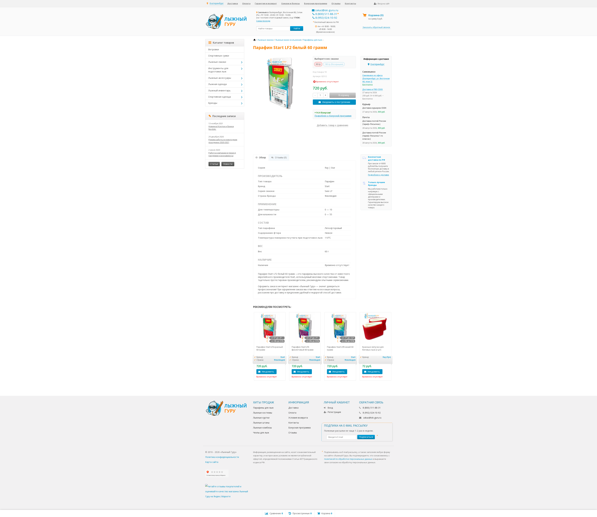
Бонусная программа (315, 3)
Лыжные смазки (217, 61)
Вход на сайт (383, 3)
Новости (227, 163)
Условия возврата (298, 417)
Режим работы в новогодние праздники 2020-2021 (222, 141)
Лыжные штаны (261, 422)
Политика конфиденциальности (222, 457)
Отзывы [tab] (281, 157)
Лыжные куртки (261, 417)
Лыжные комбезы (262, 427)
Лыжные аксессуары (219, 77)
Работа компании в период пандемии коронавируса (222, 154)
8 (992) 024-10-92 (326, 17)
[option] (269, 346)
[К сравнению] (282, 372)
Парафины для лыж (263, 407)
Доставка (232, 3)
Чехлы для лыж (261, 432)
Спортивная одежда (219, 96)
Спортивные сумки (218, 55)
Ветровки (213, 49)
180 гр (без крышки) (334, 64)
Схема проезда (263, 21)
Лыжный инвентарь (219, 90)
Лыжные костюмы (262, 412)
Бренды (212, 102)
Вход (330, 407)
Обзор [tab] (262, 157)
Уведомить (267, 371)
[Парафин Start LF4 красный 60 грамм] (269, 328)
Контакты (350, 3)
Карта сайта (211, 462)
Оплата (246, 3)
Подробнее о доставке (378, 175)
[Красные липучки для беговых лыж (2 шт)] (375, 328)
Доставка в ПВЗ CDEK (372, 89)
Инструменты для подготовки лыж (218, 70)
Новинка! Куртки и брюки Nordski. (221, 128)
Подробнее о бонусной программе (333, 115)
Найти (297, 28)
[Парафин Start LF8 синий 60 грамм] (340, 328)
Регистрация (334, 412)
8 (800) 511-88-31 (326, 14)
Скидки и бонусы (290, 3)
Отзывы (335, 3)
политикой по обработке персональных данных (348, 459)
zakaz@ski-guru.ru (326, 10)
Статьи (214, 163)
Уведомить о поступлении (336, 102)
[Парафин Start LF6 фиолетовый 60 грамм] (305, 328)
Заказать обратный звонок (376, 27)
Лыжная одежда (217, 84)
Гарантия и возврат (266, 3)
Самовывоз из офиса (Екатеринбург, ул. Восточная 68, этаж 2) (376, 78)
